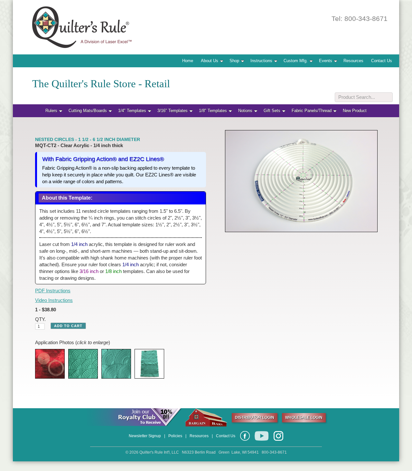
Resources (353, 60)
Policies (175, 436)
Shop (234, 60)
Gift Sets (272, 110)
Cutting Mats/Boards (88, 110)
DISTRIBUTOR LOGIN (254, 417)
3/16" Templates (172, 110)
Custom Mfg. (296, 60)
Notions (245, 110)
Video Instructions (54, 300)
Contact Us (381, 60)
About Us (209, 60)
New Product (355, 110)
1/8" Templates (213, 110)
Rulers (51, 110)
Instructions (261, 60)
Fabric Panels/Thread (312, 110)
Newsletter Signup (145, 436)
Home (187, 60)
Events (325, 60)
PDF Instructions (52, 290)
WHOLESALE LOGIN (304, 417)
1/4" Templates (132, 110)
